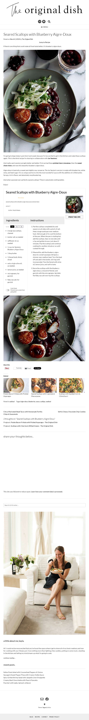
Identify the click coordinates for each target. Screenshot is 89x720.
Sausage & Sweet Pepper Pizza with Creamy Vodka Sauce (23, 675)
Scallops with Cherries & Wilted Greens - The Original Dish (32, 426)
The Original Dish (27, 39)
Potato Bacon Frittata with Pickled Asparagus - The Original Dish (34, 422)
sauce (38, 401)
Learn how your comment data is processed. (47, 492)
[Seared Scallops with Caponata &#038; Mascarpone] (44, 385)
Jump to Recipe (44, 42)
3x (21, 227)
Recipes (37, 717)
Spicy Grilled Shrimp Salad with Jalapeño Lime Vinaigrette (24, 678)
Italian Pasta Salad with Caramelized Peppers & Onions (23, 672)
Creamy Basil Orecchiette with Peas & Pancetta (20, 680)
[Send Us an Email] (39, 21)
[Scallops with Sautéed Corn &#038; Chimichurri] (72, 385)
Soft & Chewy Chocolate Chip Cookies (72, 412)
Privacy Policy (54, 717)
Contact (45, 717)
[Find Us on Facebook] (43, 21)
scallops (42, 401)
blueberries (31, 401)
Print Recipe (74, 217)
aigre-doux (24, 401)
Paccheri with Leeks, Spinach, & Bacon (17, 683)
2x (17, 227)
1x (12, 227)
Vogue (44, 707)
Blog (31, 717)
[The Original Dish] (44, 9)
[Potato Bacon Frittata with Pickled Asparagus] (16, 385)
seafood (12, 401)
